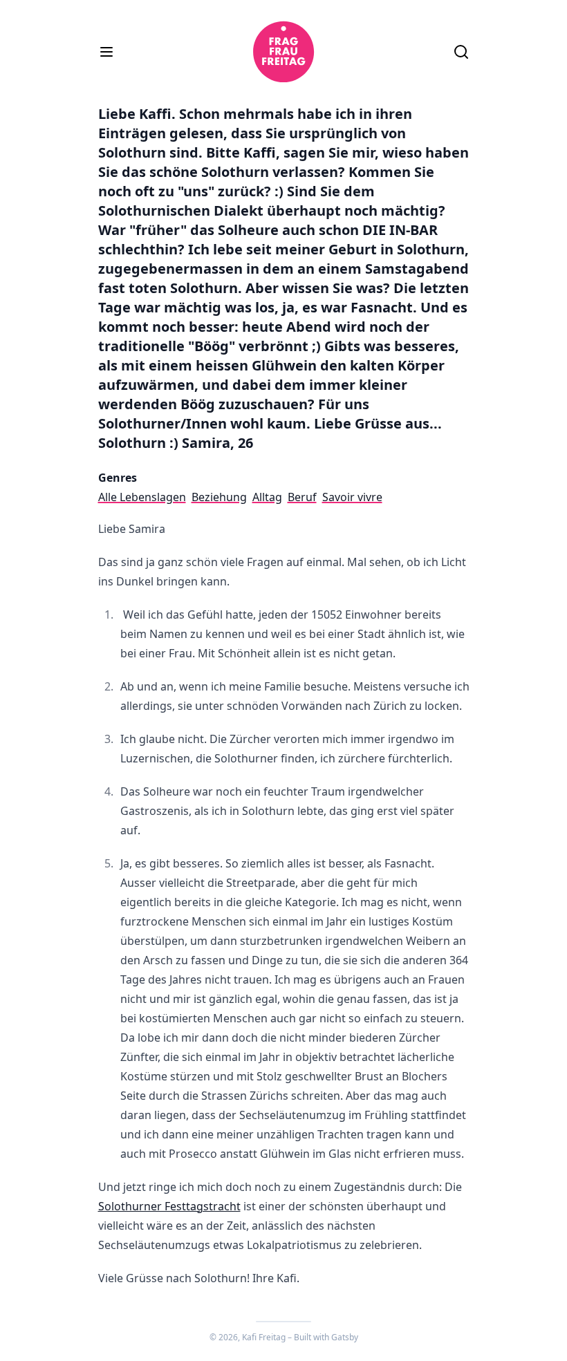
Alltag (267, 497)
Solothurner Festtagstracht (169, 1206)
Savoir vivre (352, 497)
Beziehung (219, 497)
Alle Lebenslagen (142, 497)
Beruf (302, 497)
